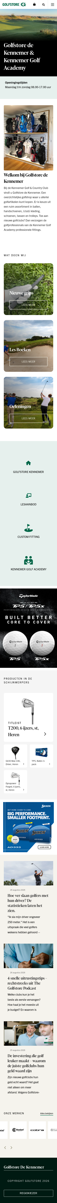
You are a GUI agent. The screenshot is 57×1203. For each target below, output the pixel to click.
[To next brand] (11, 1148)
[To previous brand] (5, 1148)
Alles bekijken (46, 1113)
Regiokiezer (28, 1193)
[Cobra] (37, 1129)
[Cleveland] (18, 1129)
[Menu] (52, 4)
